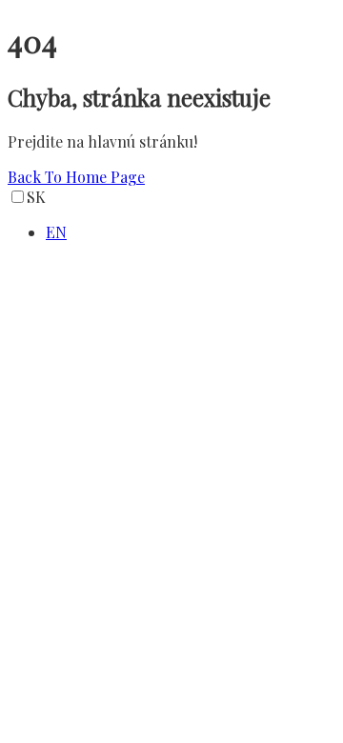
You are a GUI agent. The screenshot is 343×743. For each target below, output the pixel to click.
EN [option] (56, 232)
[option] (190, 232)
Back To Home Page (76, 177)
